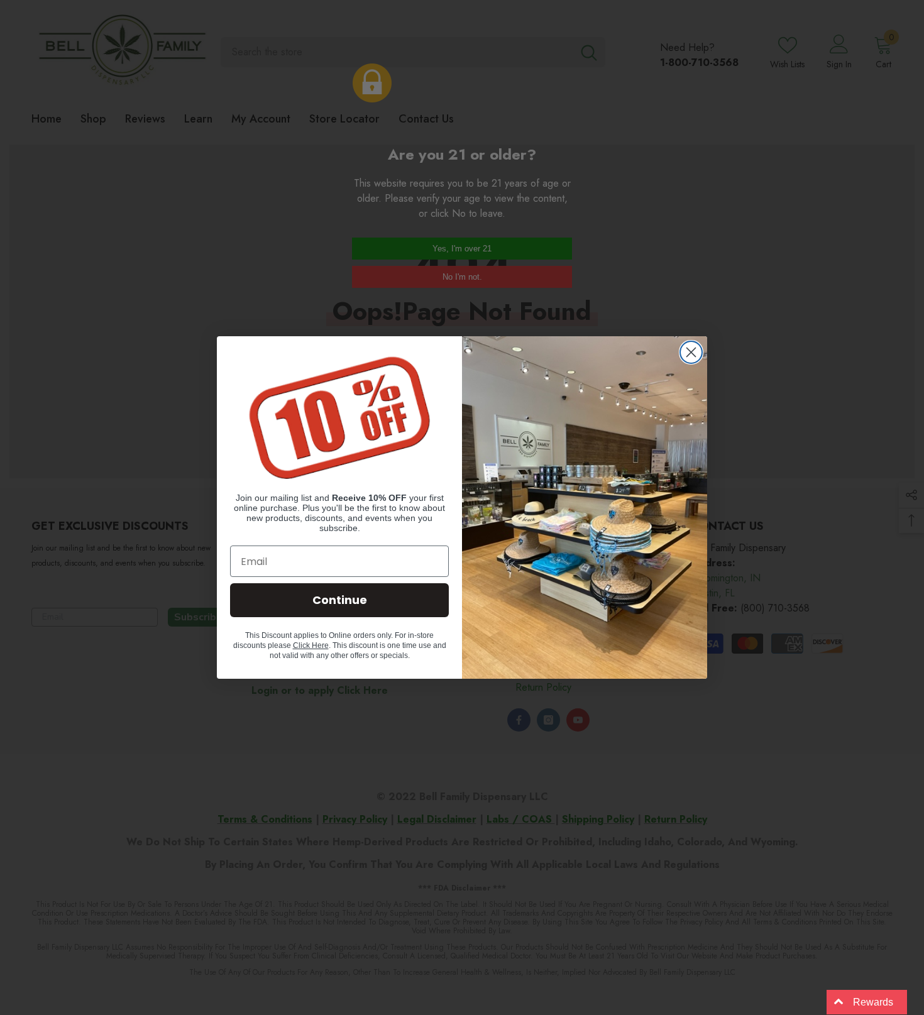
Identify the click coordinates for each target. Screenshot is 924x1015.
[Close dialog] (691, 352)
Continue (339, 600)
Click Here (311, 645)
